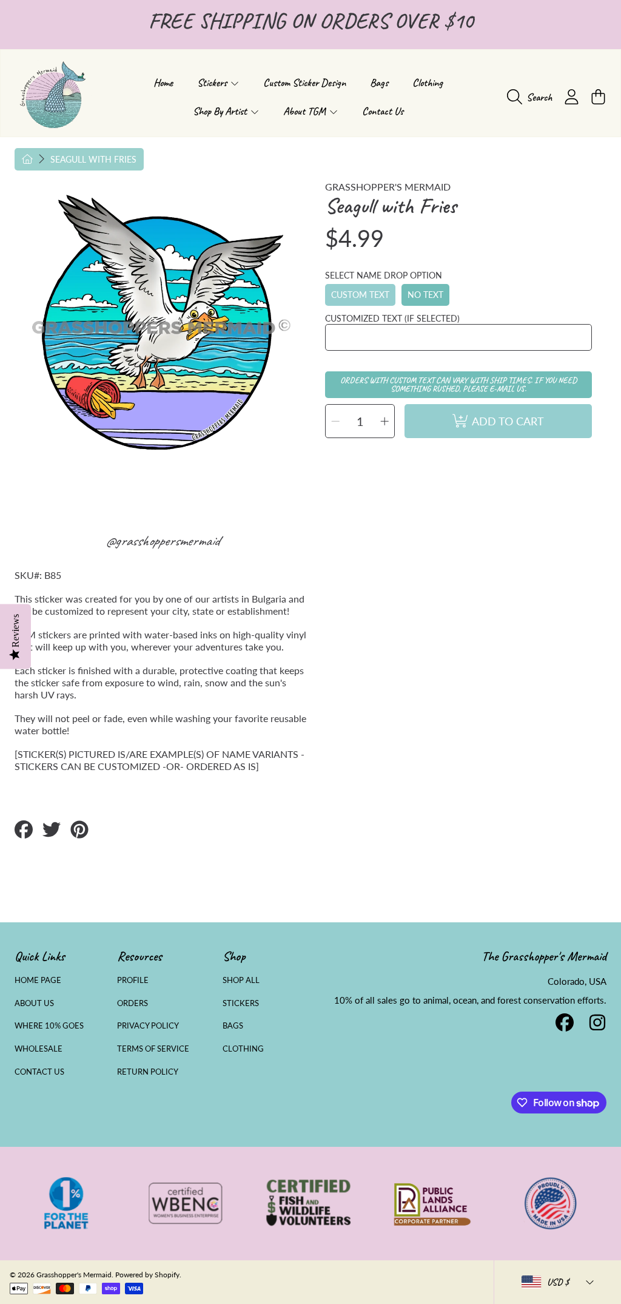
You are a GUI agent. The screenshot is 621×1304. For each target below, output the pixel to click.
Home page (38, 980)
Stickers (241, 1003)
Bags (233, 1025)
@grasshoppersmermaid (162, 541)
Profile (133, 980)
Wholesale (38, 1048)
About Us (34, 1003)
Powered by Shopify (147, 1274)
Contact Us (39, 1071)
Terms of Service (153, 1048)
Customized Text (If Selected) (392, 318)
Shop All (241, 980)
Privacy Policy (148, 1025)
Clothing (243, 1048)
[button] (532, 97)
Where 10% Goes (49, 1025)
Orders (132, 1003)
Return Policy (147, 1071)
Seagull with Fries (93, 159)
